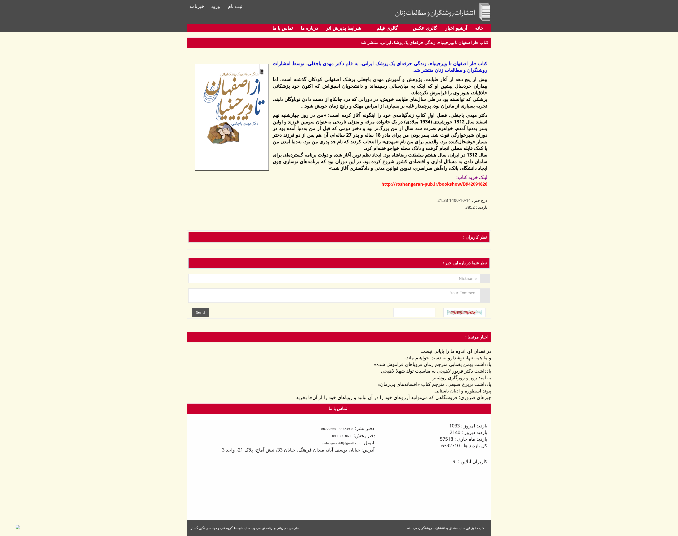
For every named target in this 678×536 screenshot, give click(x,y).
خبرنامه (196, 6)
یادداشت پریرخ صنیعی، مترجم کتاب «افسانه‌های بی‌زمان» (434, 384)
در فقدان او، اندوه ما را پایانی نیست (456, 351)
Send (200, 312)
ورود (215, 6)
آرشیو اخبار (456, 28)
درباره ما (309, 28)
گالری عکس (424, 28)
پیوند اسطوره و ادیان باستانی (462, 390)
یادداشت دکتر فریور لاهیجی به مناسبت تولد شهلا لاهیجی (436, 371)
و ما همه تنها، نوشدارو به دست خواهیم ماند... (446, 357)
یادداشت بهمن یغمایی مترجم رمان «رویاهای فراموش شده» (432, 364)
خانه (479, 28)
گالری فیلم (386, 28)
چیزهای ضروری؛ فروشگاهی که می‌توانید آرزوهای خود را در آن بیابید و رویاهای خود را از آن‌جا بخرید (393, 397)
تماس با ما (283, 28)
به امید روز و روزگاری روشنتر (461, 377)
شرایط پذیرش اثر (343, 28)
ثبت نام (235, 6)
